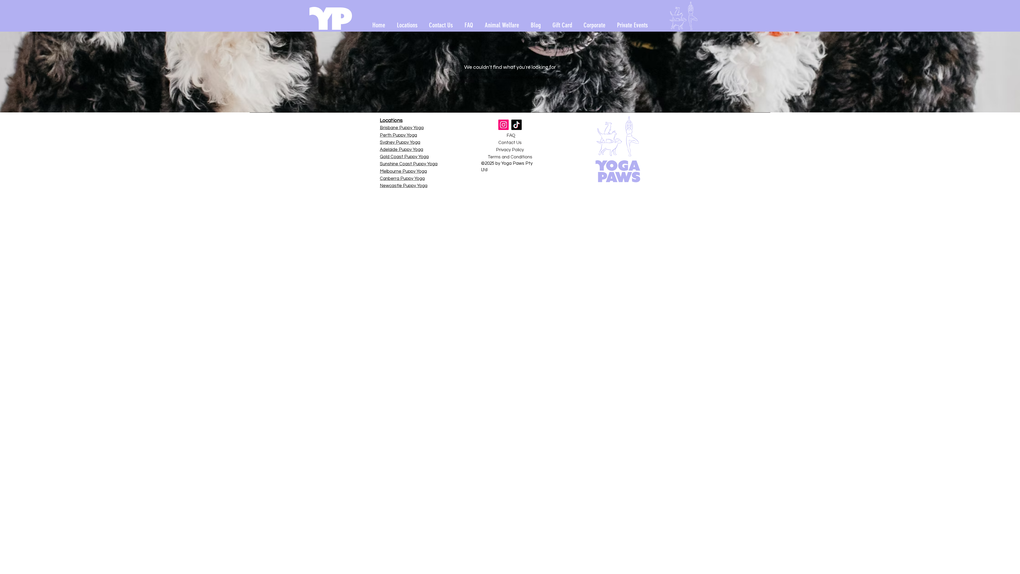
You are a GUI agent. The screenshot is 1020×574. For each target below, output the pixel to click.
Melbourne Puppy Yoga (403, 171)
